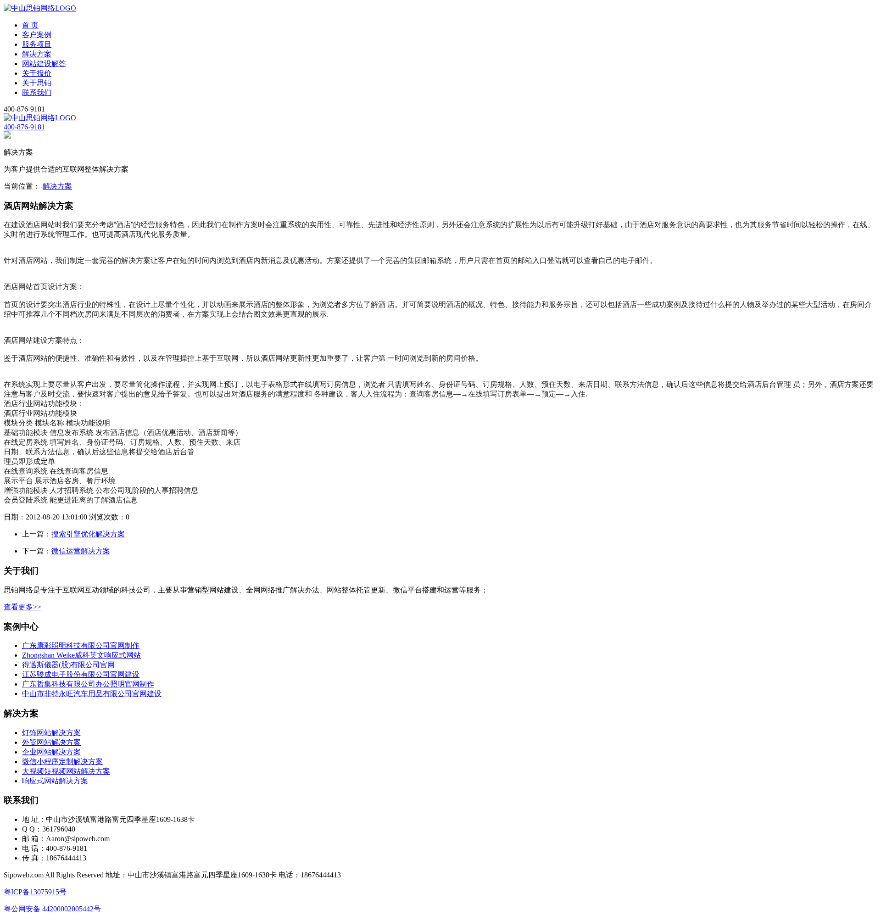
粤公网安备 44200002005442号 (52, 909)
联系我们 (36, 92)
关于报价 (36, 73)
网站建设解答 (44, 63)
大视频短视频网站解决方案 (66, 771)
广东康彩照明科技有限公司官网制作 (80, 645)
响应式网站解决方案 (55, 781)
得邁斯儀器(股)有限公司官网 (68, 665)
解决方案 (36, 54)
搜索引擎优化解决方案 (88, 534)
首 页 (30, 25)
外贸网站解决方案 (51, 742)
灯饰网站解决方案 (51, 733)
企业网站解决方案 (51, 752)
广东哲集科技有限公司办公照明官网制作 (88, 684)
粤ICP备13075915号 (35, 892)
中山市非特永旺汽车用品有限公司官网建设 (92, 694)
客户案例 (36, 35)
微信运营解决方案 (80, 551)
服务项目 (36, 44)
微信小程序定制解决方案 (62, 761)
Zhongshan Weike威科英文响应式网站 (81, 655)
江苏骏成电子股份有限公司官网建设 (80, 674)
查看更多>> (22, 607)
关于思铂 (36, 83)
